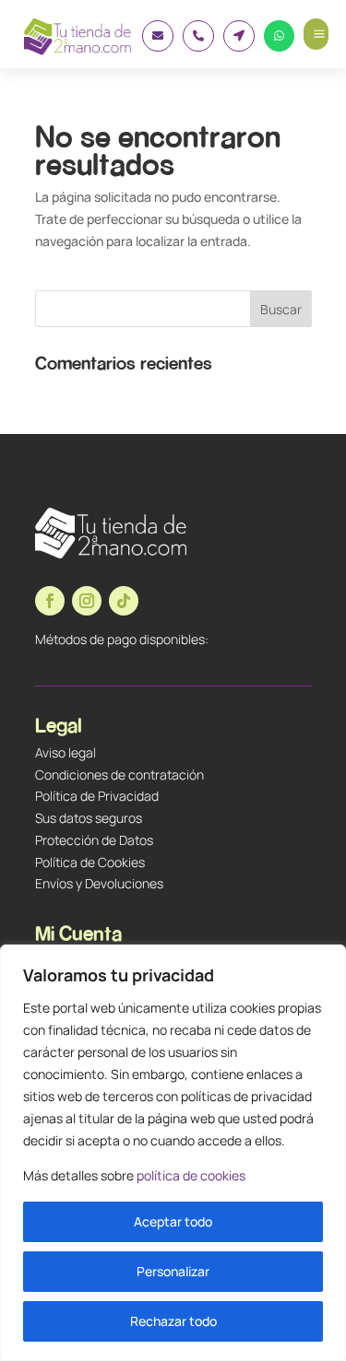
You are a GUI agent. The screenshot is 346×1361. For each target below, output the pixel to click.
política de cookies (191, 1175)
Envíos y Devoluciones (99, 883)
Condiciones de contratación (119, 774)
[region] (173, 1152)
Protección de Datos (94, 840)
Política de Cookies (90, 862)
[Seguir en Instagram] (86, 601)
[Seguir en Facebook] (50, 601)
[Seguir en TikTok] (123, 601)
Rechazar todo (173, 1321)
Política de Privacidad (97, 795)
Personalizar (173, 1271)
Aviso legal (65, 752)
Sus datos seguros (88, 818)
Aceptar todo (173, 1221)
